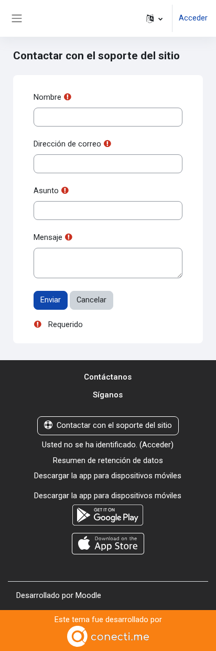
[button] (154, 18)
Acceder (193, 18)
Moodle (88, 595)
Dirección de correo (67, 144)
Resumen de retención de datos (108, 460)
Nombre (47, 97)
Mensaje (48, 237)
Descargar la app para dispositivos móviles (107, 475)
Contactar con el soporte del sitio (114, 425)
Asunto (46, 190)
